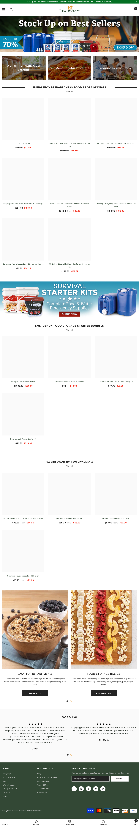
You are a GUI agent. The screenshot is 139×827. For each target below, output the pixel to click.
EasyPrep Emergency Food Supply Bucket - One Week (116, 205)
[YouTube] (95, 788)
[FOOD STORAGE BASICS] (104, 629)
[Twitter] (102, 788)
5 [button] (69, 49)
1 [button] (59, 49)
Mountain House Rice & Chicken (69, 518)
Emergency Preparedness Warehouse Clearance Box (69, 144)
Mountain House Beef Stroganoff (116, 518)
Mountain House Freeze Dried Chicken (23, 576)
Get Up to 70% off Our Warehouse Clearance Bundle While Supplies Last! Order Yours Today (69, 1)
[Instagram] (81, 788)
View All (69, 92)
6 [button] (72, 49)
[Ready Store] (69, 299)
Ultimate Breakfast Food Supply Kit (69, 381)
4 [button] (67, 49)
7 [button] (75, 49)
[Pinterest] (88, 788)
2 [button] (61, 49)
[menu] (3, 9)
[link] (36, 822)
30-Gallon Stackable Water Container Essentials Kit (69, 265)
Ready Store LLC (36, 810)
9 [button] (80, 49)
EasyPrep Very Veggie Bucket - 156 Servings (115, 143)
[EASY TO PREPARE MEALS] (35, 629)
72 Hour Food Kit (23, 143)
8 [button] (78, 49)
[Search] (11, 9)
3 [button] (64, 49)
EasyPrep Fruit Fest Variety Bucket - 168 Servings (23, 203)
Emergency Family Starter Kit (23, 381)
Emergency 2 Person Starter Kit (23, 439)
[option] (69, 34)
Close (137, 2)
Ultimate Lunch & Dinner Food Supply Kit (116, 381)
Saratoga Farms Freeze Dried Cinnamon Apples (23, 264)
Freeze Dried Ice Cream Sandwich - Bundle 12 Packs (69, 205)
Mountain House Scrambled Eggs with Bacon (23, 518)
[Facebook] (74, 788)
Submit (120, 778)
